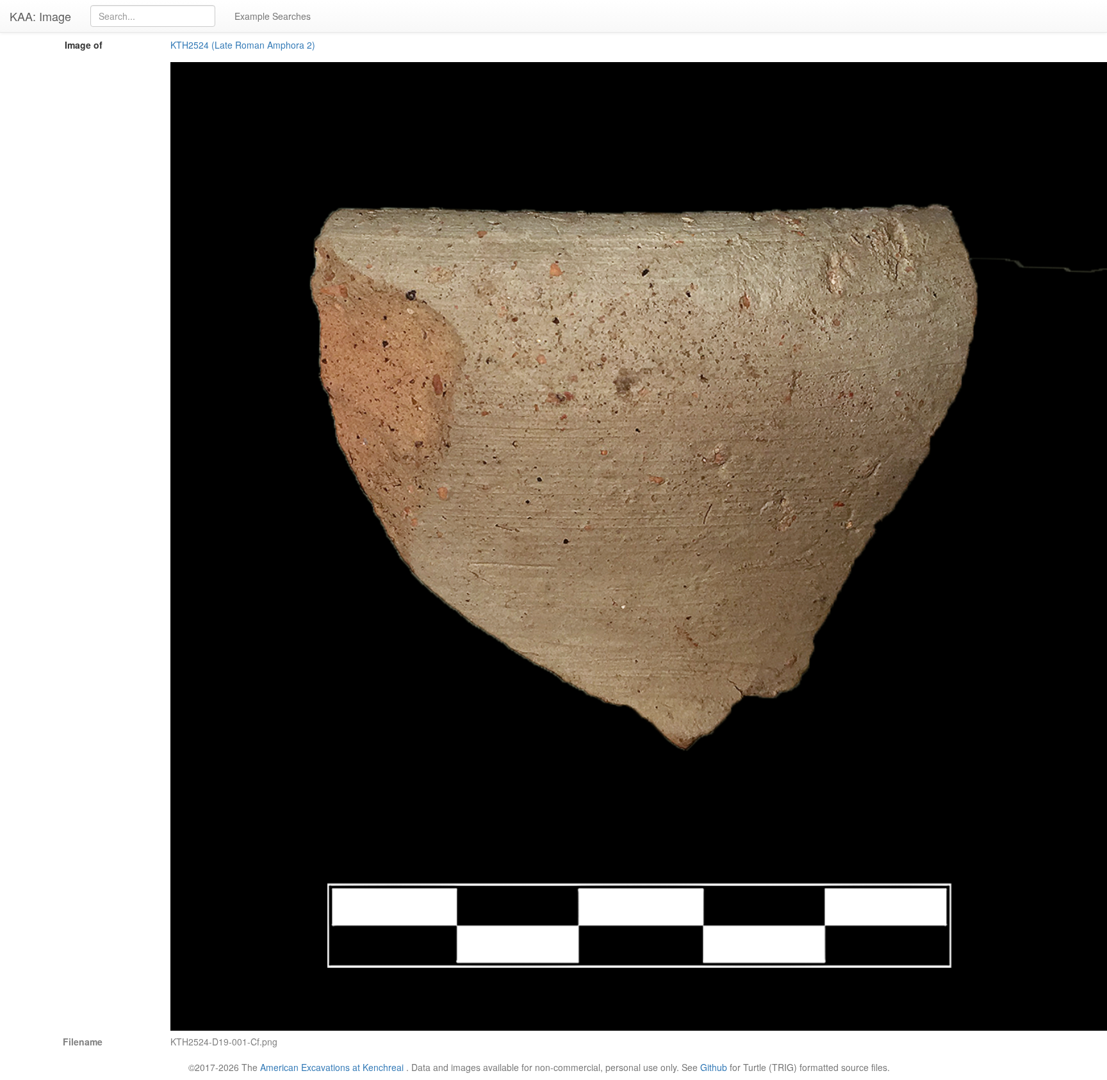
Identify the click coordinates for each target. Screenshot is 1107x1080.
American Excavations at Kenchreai (332, 1067)
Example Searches (272, 16)
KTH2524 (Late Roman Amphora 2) (242, 44)
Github (713, 1067)
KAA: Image (40, 16)
